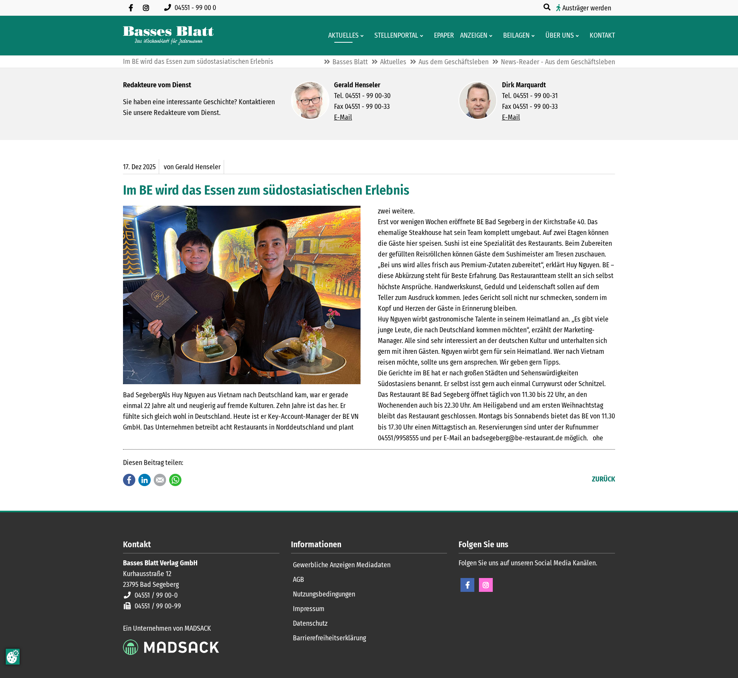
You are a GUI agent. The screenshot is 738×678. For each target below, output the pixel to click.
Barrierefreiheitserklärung (329, 638)
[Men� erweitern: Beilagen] (534, 36)
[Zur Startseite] (168, 35)
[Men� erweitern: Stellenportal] (423, 36)
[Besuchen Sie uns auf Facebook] (130, 7)
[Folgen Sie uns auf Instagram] (146, 7)
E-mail (160, 480)
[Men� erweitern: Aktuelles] (363, 36)
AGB (298, 579)
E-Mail (343, 117)
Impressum (308, 609)
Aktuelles (393, 62)
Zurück (603, 479)
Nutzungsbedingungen (324, 594)
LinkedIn (144, 480)
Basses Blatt (350, 62)
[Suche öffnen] (547, 7)
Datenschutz (310, 623)
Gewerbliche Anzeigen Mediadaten (342, 565)
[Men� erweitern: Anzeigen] (492, 36)
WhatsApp (175, 480)
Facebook (129, 480)
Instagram (486, 585)
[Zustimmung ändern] (13, 657)
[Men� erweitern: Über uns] (578, 36)
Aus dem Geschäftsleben (454, 62)
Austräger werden (586, 8)
